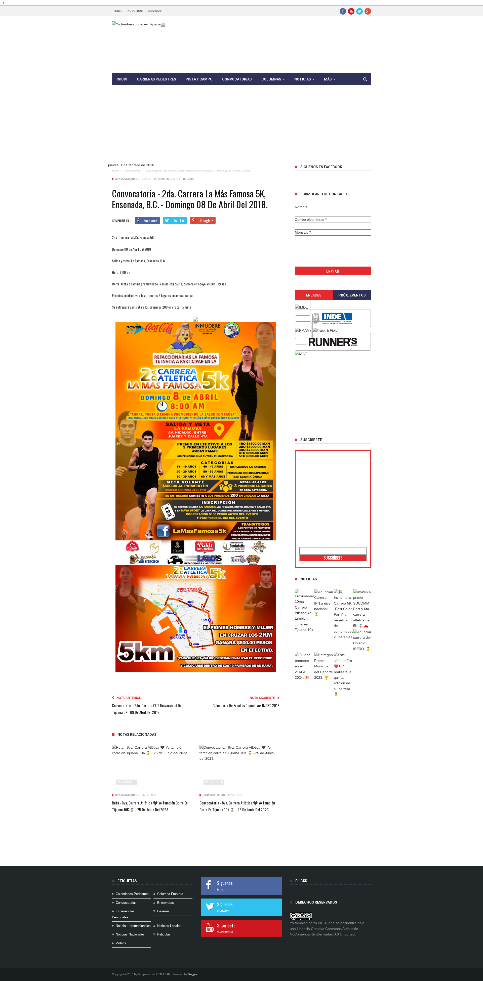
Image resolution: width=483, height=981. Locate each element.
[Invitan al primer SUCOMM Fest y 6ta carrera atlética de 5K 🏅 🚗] (362, 609)
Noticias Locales (169, 926)
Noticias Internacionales (133, 926)
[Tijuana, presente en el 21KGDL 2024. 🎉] (304, 666)
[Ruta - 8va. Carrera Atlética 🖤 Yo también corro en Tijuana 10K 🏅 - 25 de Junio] (152, 767)
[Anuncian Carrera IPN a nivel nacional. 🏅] (323, 603)
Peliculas (164, 934)
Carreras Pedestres (156, 79)
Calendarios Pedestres (132, 894)
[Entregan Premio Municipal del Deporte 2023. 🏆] (323, 666)
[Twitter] (359, 11)
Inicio (118, 11)
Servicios (155, 11)
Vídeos (121, 943)
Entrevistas (165, 903)
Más (328, 79)
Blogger (192, 974)
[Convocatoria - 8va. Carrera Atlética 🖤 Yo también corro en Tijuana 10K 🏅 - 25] (239, 767)
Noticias (302, 79)
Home (115, 170)
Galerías (163, 911)
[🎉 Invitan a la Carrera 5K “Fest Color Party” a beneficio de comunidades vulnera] (343, 614)
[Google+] (368, 11)
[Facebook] (343, 11)
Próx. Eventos (352, 295)
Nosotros (135, 11)
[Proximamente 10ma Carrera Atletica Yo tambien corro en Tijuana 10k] (304, 611)
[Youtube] (351, 11)
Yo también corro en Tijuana (174, 179)
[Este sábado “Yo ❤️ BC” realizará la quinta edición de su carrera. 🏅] (343, 674)
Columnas (271, 79)
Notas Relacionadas (136, 735)
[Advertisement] (241, 128)
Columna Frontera (170, 894)
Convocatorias (237, 79)
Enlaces (313, 295)
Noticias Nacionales (130, 934)
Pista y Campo (199, 79)
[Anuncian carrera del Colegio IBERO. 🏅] (362, 640)
